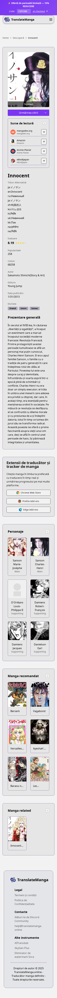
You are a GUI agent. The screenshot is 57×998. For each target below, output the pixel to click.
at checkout (39, 11)
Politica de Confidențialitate (25, 902)
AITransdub (21, 943)
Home (6, 37)
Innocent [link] (33, 37)
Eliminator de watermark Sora (24, 955)
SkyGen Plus (22, 948)
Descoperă (18, 37)
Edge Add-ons (30, 509)
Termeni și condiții (25, 895)
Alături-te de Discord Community (27, 919)
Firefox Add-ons (30, 501)
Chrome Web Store (31, 492)
